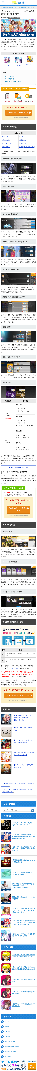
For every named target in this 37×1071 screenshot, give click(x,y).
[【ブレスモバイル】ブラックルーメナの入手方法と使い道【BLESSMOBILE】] (6, 719)
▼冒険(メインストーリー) (27, 147)
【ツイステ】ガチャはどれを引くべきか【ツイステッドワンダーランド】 (23, 824)
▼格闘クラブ (23, 143)
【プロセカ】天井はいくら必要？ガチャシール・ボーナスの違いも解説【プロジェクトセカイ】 (23, 910)
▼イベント (22, 136)
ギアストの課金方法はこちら (19, 467)
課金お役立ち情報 (10, 1051)
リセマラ (7, 1036)
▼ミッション (6, 140)
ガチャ (7, 1026)
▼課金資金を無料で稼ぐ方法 (12, 81)
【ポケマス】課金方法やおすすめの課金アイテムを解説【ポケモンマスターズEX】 (23, 848)
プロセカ (18, 65)
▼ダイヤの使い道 (8, 79)
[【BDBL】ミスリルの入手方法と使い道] (6, 732)
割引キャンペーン (10, 1041)
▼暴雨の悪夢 (6, 147)
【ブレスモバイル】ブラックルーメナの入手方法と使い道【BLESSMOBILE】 (24, 718)
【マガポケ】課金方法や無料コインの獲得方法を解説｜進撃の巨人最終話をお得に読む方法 (23, 836)
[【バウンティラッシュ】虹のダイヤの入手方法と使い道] (6, 744)
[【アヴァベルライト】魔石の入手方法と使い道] (6, 769)
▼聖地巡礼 (22, 140)
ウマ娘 (7, 65)
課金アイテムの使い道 (14, 17)
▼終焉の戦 (5, 136)
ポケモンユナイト (30, 65)
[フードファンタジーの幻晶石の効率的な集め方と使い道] (6, 757)
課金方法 (7, 1056)
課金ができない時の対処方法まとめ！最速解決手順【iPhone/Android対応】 (23, 885)
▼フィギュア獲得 (7, 143)
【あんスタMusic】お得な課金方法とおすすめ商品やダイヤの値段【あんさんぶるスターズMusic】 (23, 922)
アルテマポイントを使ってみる (18, 112)
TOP (9, 7)
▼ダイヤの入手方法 (9, 76)
